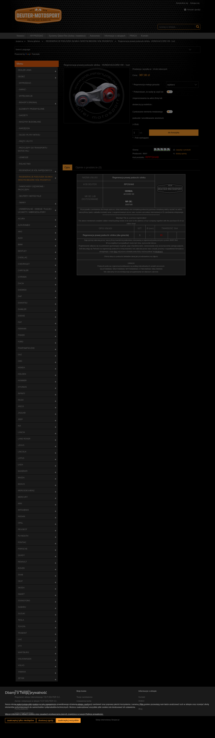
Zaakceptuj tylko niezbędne (20, 720)
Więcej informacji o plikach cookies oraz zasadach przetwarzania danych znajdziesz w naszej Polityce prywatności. (54, 714)
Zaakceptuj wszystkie (68, 720)
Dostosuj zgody (45, 720)
